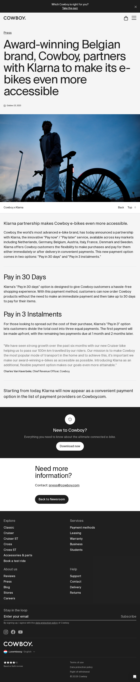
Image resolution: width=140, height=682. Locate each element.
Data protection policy (81, 667)
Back (121, 207)
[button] (134, 676)
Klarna (15, 237)
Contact (75, 581)
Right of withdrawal (80, 671)
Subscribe (128, 616)
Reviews (9, 576)
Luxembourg (20, 651)
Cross (8, 544)
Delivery (75, 587)
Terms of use (77, 662)
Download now (70, 446)
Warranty (76, 539)
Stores (8, 593)
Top (130, 207)
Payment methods (82, 527)
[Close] (135, 6)
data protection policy (46, 622)
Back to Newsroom (52, 499)
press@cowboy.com (64, 485)
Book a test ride (15, 561)
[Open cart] (126, 18)
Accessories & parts (18, 555)
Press (8, 33)
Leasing (75, 533)
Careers (9, 598)
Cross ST (10, 550)
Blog (7, 587)
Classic (9, 527)
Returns (75, 593)
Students (76, 550)
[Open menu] (134, 18)
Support (75, 576)
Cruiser (9, 533)
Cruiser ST (11, 539)
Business (76, 544)
